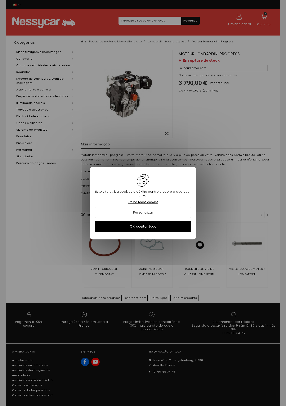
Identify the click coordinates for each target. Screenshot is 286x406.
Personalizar (143, 212)
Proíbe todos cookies (143, 202)
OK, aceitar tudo (143, 226)
